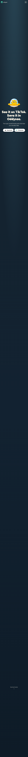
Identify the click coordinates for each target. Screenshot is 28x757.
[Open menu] (26, 2)
